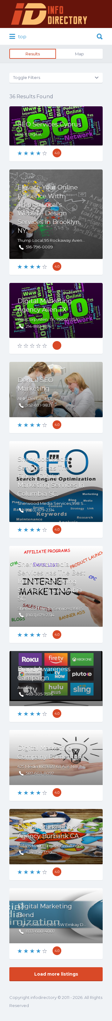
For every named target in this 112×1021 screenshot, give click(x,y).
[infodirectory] (49, 14)
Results (33, 53)
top (21, 36)
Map (79, 53)
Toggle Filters (26, 77)
